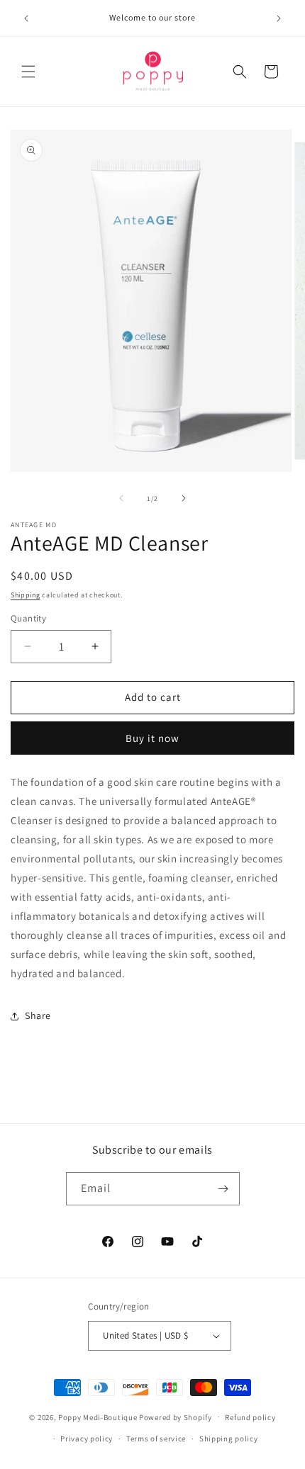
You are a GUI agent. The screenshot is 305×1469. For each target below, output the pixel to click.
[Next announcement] (278, 18)
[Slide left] (121, 498)
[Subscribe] (223, 1188)
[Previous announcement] (26, 18)
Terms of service (156, 1438)
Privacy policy (86, 1438)
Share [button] (38, 1015)
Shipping (25, 595)
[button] (28, 71)
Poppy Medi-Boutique (97, 1417)
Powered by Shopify (175, 1417)
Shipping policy (228, 1438)
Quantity (28, 618)
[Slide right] (183, 498)
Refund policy (250, 1417)
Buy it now (152, 738)
